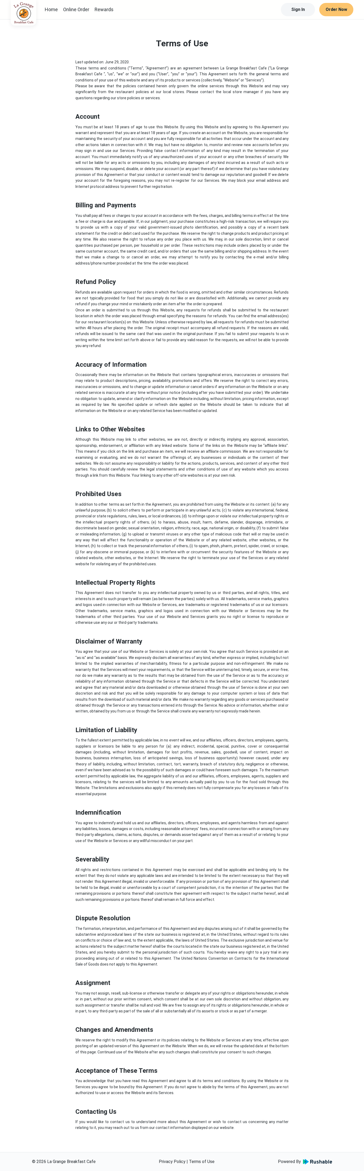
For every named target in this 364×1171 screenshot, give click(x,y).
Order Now (336, 9)
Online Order (76, 9)
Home (51, 9)
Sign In (298, 9)
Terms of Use (202, 1161)
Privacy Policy (172, 1161)
